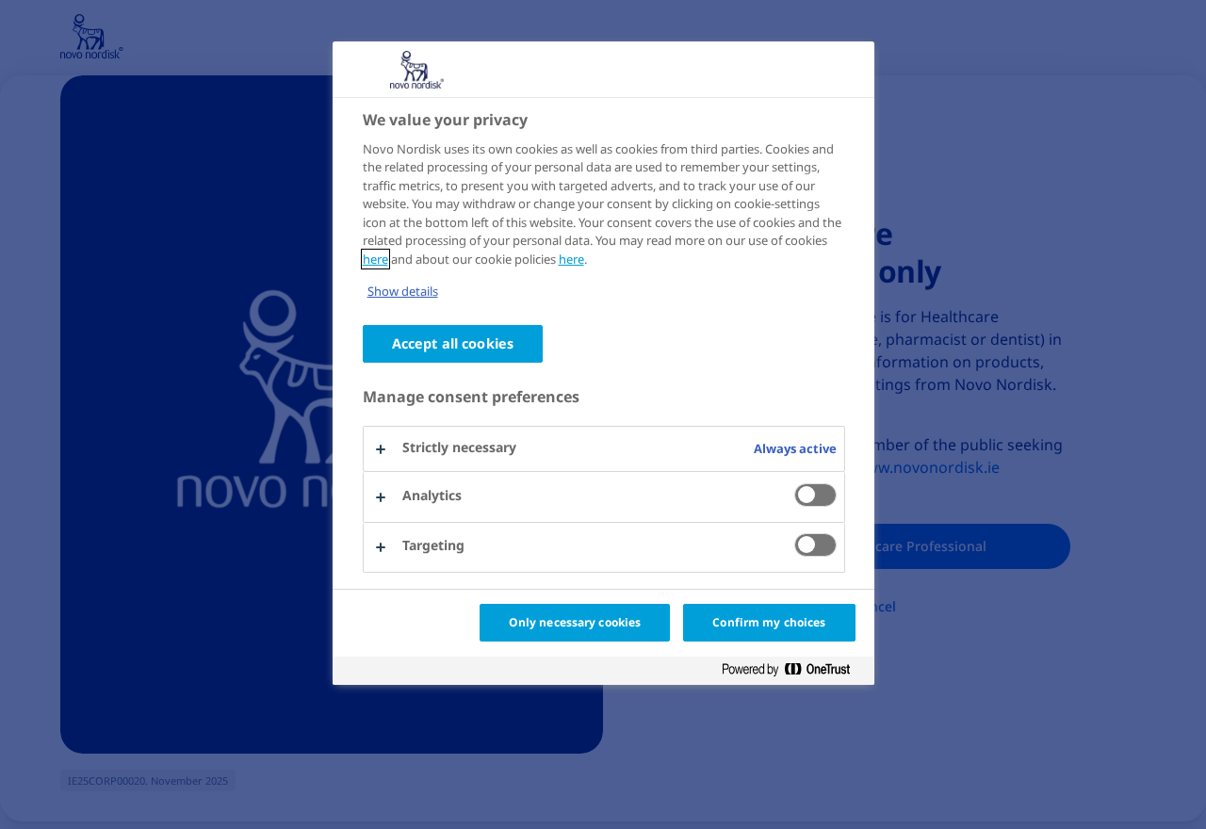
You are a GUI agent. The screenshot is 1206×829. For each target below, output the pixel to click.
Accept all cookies (453, 343)
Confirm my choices (768, 622)
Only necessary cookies (575, 622)
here (375, 259)
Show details (402, 291)
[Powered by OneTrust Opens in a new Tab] (793, 670)
